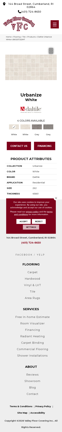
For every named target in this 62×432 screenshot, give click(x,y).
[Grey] (37, 127)
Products (31, 37)
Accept (24, 221)
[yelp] (41, 255)
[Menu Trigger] (55, 24)
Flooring (17, 37)
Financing (45, 146)
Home (9, 37)
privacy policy (32, 211)
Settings (31, 227)
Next (55, 129)
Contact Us (18, 146)
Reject (39, 221)
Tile (24, 37)
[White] (14, 127)
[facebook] (24, 255)
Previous (7, 129)
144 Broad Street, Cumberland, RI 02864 (31, 6)
